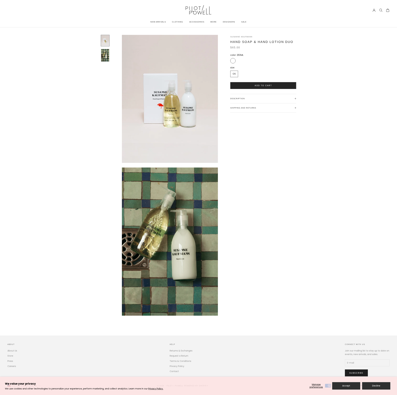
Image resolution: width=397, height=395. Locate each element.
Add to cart (263, 85)
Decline (376, 385)
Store (10, 355)
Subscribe (356, 372)
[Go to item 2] (105, 55)
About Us (12, 350)
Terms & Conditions (180, 361)
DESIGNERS (229, 22)
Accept (346, 385)
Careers (11, 366)
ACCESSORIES (196, 22)
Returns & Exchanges (181, 350)
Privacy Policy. (155, 388)
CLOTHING (177, 22)
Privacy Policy (177, 366)
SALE (244, 22)
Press (10, 361)
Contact (174, 371)
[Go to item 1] (105, 40)
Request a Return (179, 355)
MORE (213, 22)
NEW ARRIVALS (158, 22)
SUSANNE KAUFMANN (241, 37)
